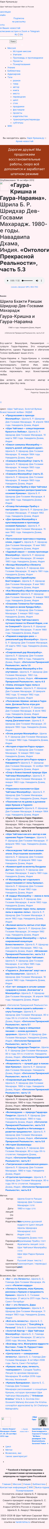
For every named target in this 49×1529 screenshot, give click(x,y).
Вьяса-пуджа (42, 1487)
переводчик (19, 96)
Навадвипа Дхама (27, 1237)
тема (15, 83)
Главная (6, 1484)
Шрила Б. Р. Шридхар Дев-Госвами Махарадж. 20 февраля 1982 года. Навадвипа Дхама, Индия (26, 724)
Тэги (9, 77)
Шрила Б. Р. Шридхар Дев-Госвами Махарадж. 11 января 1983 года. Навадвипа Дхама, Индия (25, 1311)
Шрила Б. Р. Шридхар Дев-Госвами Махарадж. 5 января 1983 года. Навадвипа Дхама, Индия (24, 610)
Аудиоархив (13, 74)
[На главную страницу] (3, 44)
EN (21, 34)
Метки (8, 1449)
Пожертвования (21, 64)
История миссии (22, 51)
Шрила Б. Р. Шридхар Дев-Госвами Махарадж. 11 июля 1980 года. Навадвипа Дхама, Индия (26, 626)
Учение (11, 67)
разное (16, 80)
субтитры (18, 122)
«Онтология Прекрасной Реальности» (27, 1005)
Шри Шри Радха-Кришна (30, 1254)
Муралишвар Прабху (28, 1241)
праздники (18, 106)
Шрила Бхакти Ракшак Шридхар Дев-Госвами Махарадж (29, 1202)
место (16, 93)
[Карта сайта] (11, 44)
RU (16, 34)
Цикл (8, 1446)
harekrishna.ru (23, 1522)
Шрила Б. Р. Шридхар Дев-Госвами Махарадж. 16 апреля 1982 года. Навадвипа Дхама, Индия (25, 977)
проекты (17, 113)
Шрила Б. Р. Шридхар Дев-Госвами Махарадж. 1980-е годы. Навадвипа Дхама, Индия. (27, 659)
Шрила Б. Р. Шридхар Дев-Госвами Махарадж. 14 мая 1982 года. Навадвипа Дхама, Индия (24, 886)
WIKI (9, 126)
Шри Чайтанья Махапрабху (32, 1247)
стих (15, 103)
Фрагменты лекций (27, 1244)
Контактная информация (13, 1487)
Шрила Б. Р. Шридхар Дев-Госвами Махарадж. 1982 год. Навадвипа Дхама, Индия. (26, 675)
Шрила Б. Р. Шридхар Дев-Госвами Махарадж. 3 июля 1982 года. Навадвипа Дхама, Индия (25, 915)
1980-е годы (24, 1208)
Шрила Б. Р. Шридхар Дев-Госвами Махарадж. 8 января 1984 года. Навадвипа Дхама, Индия (26, 808)
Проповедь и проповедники (28, 57)
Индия (20, 1234)
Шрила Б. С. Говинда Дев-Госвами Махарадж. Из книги (25, 1282)
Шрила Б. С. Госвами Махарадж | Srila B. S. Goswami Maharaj (25, 1324)
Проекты (18, 61)
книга (16, 90)
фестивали (18, 109)
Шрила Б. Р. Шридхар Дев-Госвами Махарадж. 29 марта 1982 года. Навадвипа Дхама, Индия (26, 642)
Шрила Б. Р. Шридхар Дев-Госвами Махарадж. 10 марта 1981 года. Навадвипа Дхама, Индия (25, 435)
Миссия (11, 48)
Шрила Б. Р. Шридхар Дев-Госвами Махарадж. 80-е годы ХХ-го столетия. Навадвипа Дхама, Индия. (27, 1054)
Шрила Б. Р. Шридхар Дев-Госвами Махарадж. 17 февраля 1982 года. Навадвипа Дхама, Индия (26, 840)
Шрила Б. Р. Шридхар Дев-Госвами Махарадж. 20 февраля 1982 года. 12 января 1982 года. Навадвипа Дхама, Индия (26, 691)
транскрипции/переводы (26, 119)
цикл (15, 100)
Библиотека (13, 70)
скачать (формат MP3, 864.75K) (24, 287)
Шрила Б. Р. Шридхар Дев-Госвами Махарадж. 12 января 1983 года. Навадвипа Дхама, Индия (26, 779)
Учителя (17, 54)
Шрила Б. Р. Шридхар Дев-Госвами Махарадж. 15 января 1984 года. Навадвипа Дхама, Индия (24, 451)
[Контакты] (19, 44)
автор (16, 87)
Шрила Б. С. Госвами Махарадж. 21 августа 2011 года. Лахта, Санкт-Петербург (26, 1295)
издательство (20, 116)
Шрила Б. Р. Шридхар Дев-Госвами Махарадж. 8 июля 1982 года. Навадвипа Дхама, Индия (26, 707)
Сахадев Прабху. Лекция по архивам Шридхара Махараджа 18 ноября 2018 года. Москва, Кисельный (23, 1373)
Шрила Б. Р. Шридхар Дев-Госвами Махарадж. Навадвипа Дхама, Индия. (27, 1070)
